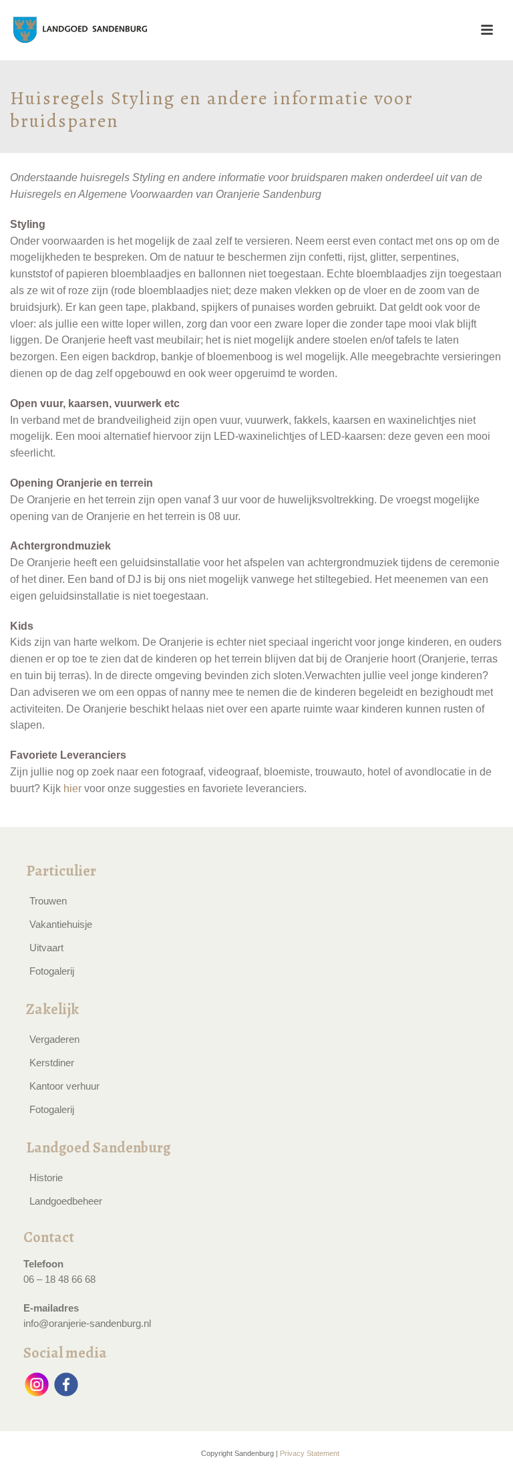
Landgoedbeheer (65, 1201)
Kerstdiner (51, 1062)
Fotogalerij (51, 971)
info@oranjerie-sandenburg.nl (87, 1323)
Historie (46, 1177)
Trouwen (48, 900)
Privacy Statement (309, 1453)
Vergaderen (54, 1039)
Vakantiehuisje (60, 924)
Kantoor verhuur (64, 1086)
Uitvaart (46, 947)
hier (72, 788)
